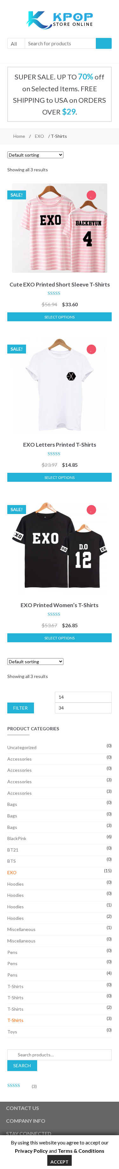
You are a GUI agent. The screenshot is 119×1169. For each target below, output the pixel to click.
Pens (12, 952)
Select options (59, 317)
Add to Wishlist (91, 195)
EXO (39, 136)
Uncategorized (21, 747)
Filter (20, 708)
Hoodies (15, 884)
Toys (12, 1031)
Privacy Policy (31, 1151)
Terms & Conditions (81, 1151)
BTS (11, 861)
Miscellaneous (21, 929)
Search (22, 1065)
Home (19, 136)
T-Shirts (15, 986)
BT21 (12, 850)
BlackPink (16, 838)
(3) (22, 1086)
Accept (59, 1162)
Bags (12, 804)
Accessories (19, 759)
